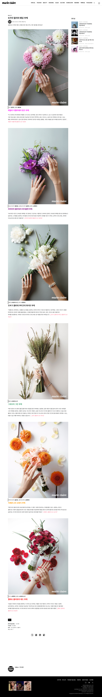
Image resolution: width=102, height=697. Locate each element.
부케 (10, 619)
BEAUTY (10, 15)
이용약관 (79, 680)
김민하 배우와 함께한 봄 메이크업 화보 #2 (86, 48)
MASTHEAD (85, 680)
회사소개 (64, 680)
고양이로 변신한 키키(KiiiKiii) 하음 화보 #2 (85, 24)
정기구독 (59, 680)
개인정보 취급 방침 (71, 680)
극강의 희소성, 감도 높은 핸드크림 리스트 (86, 40)
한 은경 (16, 21)
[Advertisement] (38, 649)
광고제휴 (91, 680)
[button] (94, 2)
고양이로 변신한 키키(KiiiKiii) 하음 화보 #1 (85, 32)
